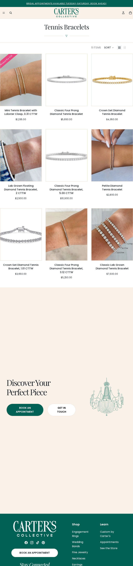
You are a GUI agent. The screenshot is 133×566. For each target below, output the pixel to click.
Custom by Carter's (107, 534)
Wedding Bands (77, 544)
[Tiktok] (38, 543)
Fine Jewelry (80, 552)
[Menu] (3, 13)
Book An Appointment (25, 409)
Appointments (109, 542)
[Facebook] (26, 543)
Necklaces (78, 558)
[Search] (10, 12)
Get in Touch (61, 409)
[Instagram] (32, 543)
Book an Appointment (34, 553)
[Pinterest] (43, 543)
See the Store (108, 548)
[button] (109, 47)
